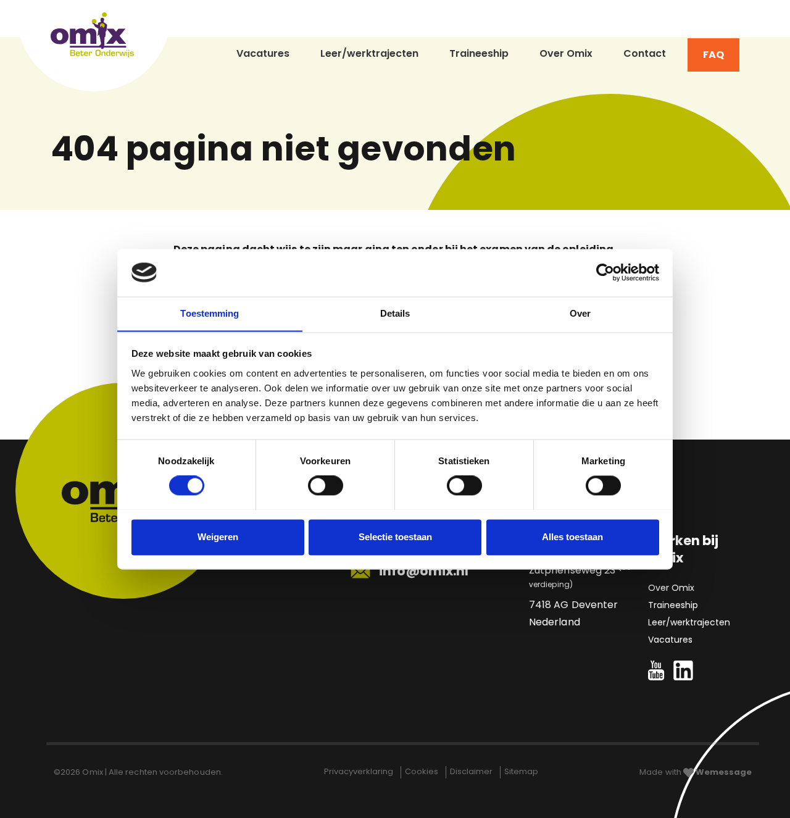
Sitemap (521, 771)
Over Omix (565, 53)
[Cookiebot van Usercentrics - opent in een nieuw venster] (605, 272)
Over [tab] (580, 313)
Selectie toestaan (395, 537)
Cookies (422, 771)
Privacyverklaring (359, 771)
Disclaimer (472, 771)
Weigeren (218, 537)
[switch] (325, 485)
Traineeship (479, 53)
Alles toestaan (572, 537)
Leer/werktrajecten (369, 53)
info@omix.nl (422, 571)
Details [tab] (395, 313)
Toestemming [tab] (209, 313)
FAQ (713, 55)
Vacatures (262, 53)
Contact (644, 53)
